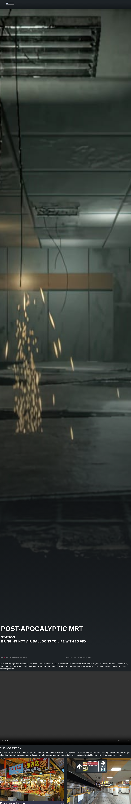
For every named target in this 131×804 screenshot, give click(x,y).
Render (80, 657)
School (85, 657)
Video (89, 657)
